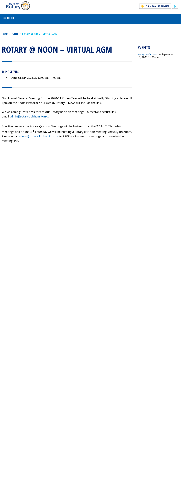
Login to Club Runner (157, 6)
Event (15, 34)
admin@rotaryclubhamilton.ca (29, 116)
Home (5, 34)
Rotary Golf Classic (147, 54)
